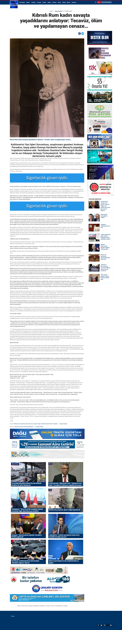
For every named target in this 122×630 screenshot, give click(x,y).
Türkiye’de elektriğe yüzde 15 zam (105, 226)
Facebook (98, 625)
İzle (99, 2)
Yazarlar (74, 2)
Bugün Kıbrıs (14, 5)
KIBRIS (51, 11)
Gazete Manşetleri (106, 2)
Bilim (59, 2)
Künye (12, 616)
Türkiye (33, 2)
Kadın (49, 2)
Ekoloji (54, 2)
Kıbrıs (28, 2)
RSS (107, 625)
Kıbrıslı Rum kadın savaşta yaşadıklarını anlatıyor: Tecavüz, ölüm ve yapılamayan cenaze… (41, 139)
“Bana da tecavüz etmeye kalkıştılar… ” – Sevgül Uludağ (28, 426)
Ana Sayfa (22, 2)
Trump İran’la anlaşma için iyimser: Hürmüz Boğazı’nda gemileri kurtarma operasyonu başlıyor (105, 206)
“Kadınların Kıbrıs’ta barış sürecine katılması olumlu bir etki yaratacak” (105, 267)
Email (111, 625)
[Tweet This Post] (82, 33)
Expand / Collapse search (96, 2)
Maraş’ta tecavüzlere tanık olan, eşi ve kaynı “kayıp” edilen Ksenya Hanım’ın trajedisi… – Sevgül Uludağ (40, 423)
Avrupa (39, 2)
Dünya (44, 2)
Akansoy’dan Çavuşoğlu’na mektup (104, 216)
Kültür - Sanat (66, 2)
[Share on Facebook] (79, 33)
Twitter (101, 625)
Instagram (104, 625)
